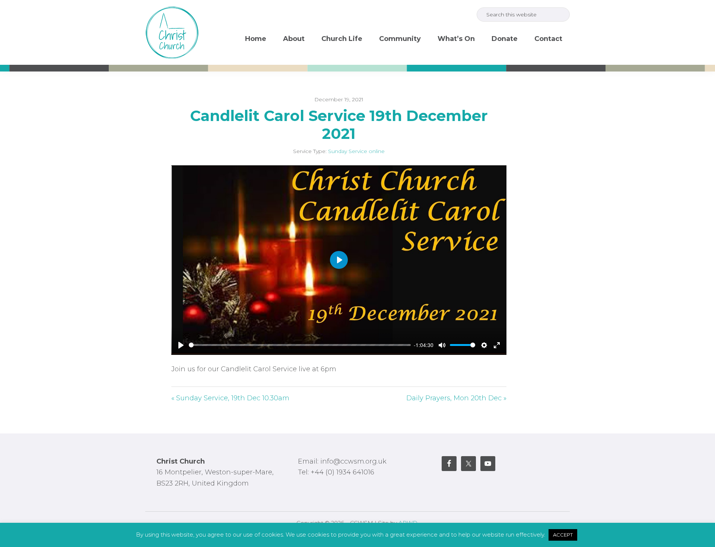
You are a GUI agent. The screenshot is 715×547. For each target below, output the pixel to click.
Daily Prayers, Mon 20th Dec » (456, 398)
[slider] (300, 345)
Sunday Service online (356, 151)
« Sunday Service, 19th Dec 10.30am (230, 398)
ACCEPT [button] (563, 535)
